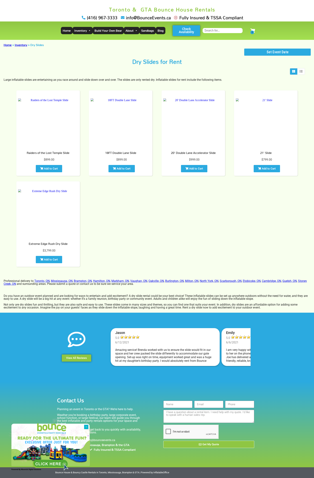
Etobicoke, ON (252, 281)
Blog (161, 30)
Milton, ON (191, 281)
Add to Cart (50, 168)
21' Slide (266, 153)
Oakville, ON (156, 281)
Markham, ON (120, 281)
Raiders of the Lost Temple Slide (48, 153)
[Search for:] (223, 30)
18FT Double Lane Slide (120, 153)
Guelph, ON (289, 281)
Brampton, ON (83, 281)
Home (67, 30)
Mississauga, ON (62, 281)
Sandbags (147, 30)
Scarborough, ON (230, 281)
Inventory (80, 30)
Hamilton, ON (101, 281)
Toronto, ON (42, 281)
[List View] (301, 71)
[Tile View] (293, 71)
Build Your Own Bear (108, 30)
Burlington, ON (174, 281)
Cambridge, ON (271, 281)
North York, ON (209, 281)
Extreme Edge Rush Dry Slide (48, 244)
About (130, 30)
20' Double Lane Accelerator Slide (193, 153)
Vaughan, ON (138, 281)
